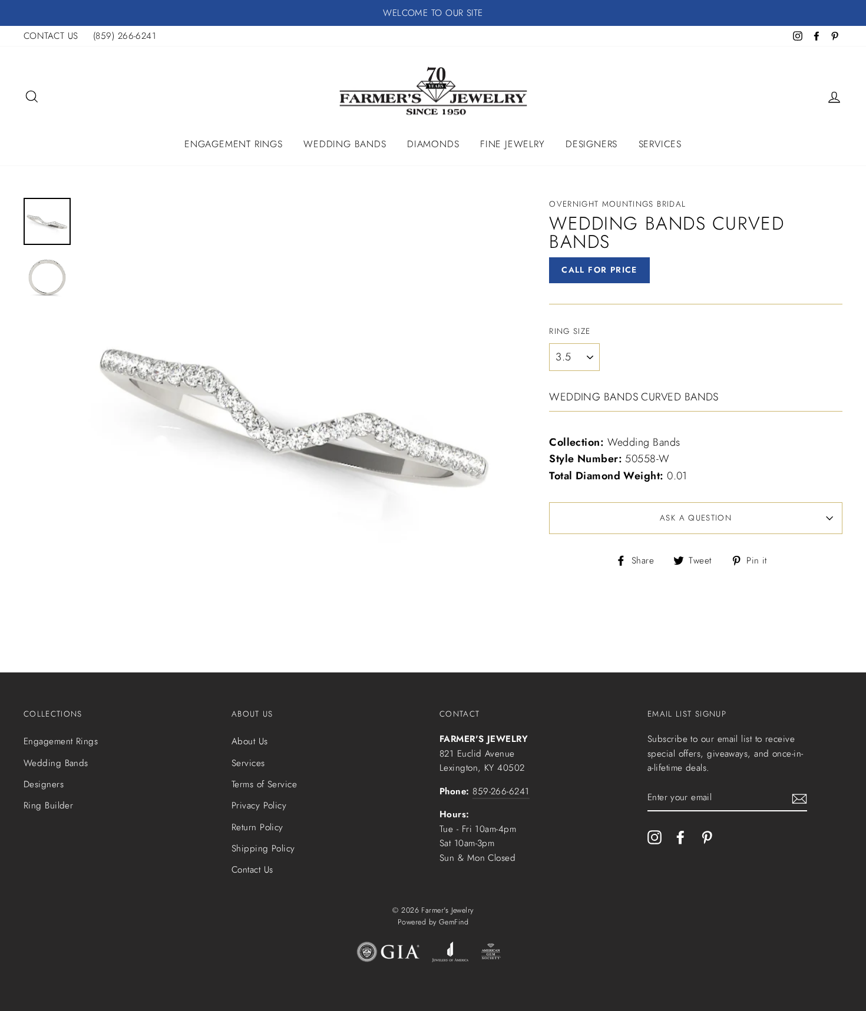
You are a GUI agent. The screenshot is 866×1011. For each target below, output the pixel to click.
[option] (433, 13)
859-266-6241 (500, 791)
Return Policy (257, 827)
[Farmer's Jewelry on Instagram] (654, 836)
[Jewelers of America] (450, 954)
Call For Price (599, 270)
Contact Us (252, 869)
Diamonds (433, 144)
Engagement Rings (233, 144)
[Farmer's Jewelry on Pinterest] (707, 836)
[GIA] (388, 954)
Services (660, 144)
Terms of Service (264, 784)
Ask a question (696, 517)
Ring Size (569, 331)
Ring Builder (48, 805)
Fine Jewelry (512, 144)
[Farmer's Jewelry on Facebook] (680, 836)
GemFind (453, 922)
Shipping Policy (263, 848)
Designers (591, 144)
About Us (250, 741)
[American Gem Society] (490, 954)
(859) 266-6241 (124, 35)
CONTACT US (51, 35)
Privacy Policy (259, 805)
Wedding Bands (344, 144)
